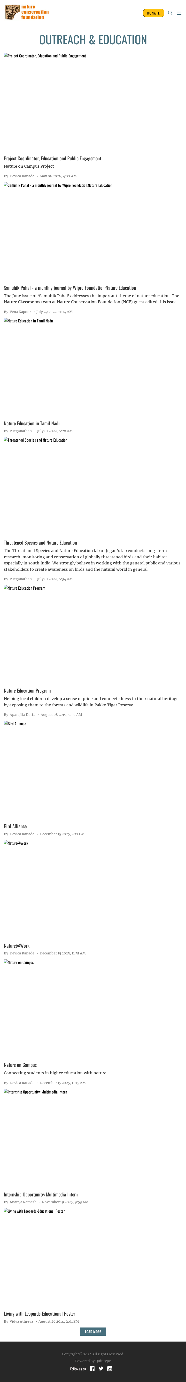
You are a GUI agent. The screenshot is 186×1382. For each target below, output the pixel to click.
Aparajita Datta (19, 714)
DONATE (153, 13)
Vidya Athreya (18, 1321)
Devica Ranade (19, 176)
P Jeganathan (18, 431)
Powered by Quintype (93, 1361)
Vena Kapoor (17, 312)
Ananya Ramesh (20, 1202)
